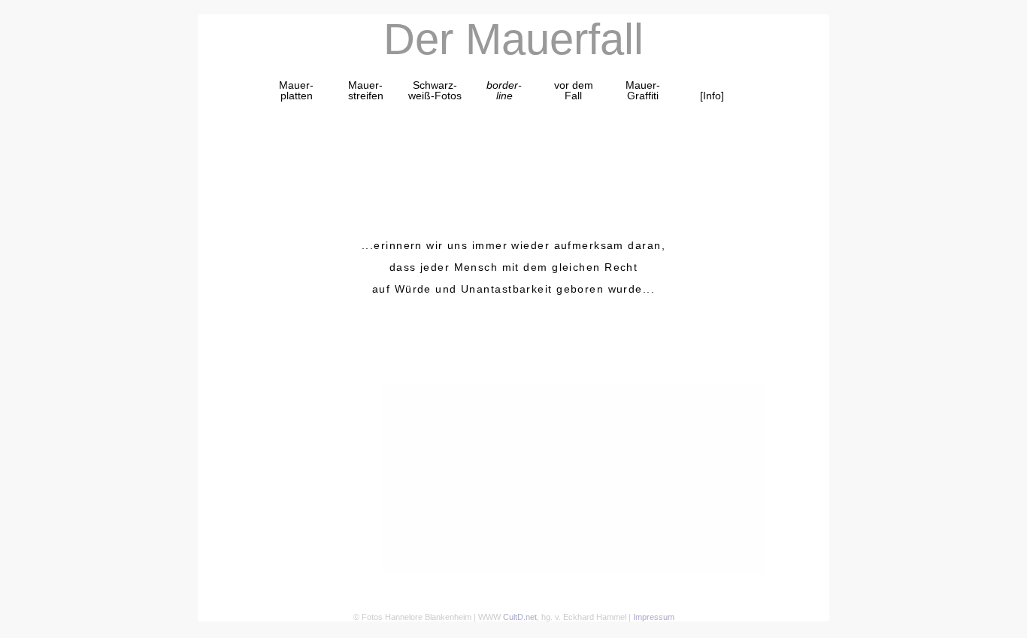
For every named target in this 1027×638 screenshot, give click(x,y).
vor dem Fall (573, 90)
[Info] (712, 96)
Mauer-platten (296, 90)
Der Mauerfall (513, 39)
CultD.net (520, 616)
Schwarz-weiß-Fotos (435, 90)
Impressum (653, 616)
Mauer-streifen (365, 90)
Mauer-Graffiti (643, 90)
